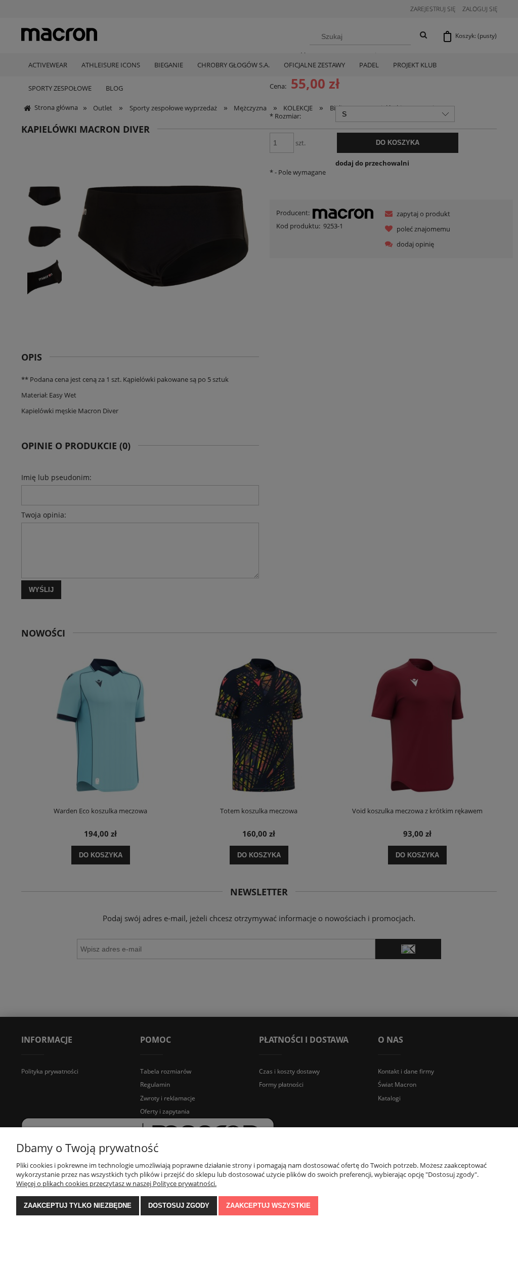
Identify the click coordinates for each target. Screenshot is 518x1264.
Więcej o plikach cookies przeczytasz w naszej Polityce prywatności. (116, 1183)
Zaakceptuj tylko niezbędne (78, 1205)
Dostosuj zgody (178, 1205)
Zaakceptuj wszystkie (268, 1205)
